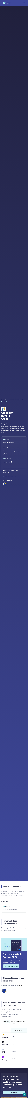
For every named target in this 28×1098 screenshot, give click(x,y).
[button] (24, 3)
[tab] (7, 1021)
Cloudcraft (5, 1037)
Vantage (13, 442)
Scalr (9, 442)
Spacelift (5, 442)
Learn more (14, 1092)
